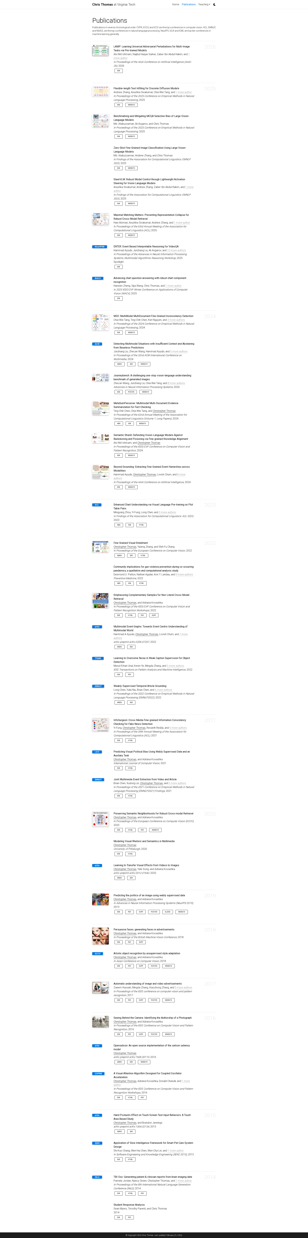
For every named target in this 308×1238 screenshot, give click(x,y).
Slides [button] (167, 912)
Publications (189, 4)
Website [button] (131, 105)
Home (175, 4)
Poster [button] (131, 392)
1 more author (184, 92)
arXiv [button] (119, 364)
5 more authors (179, 351)
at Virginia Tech (113, 4)
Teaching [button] (203, 4)
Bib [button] (118, 71)
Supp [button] (154, 615)
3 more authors (176, 319)
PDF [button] (142, 615)
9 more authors (184, 574)
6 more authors (163, 689)
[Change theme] (214, 3)
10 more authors (176, 250)
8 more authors (176, 383)
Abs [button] (118, 423)
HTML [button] (141, 525)
